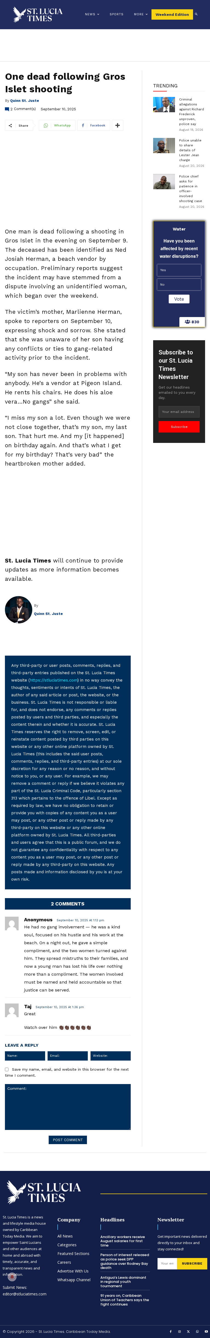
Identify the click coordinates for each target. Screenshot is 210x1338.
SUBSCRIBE (192, 1263)
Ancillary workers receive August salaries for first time (122, 1241)
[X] (188, 1332)
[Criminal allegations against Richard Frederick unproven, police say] (164, 104)
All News (65, 1236)
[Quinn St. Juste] (19, 609)
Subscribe (179, 427)
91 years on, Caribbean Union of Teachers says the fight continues (124, 1300)
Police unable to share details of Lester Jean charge (190, 150)
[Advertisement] (68, 513)
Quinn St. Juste (24, 101)
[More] (117, 125)
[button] (196, 14)
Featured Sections (73, 1253)
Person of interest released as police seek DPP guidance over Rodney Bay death (124, 1261)
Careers (64, 1262)
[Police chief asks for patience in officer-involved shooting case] (164, 181)
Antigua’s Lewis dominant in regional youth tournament (123, 1282)
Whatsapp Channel (74, 1279)
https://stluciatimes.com (53, 680)
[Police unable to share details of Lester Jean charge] (164, 145)
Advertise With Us (73, 1271)
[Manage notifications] (12, 1276)
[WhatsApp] (197, 1332)
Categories (67, 1244)
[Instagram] (179, 1332)
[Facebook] (171, 1332)
